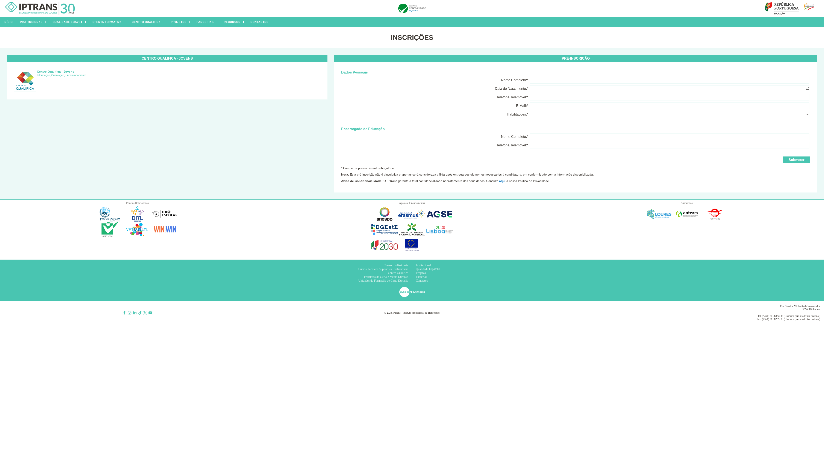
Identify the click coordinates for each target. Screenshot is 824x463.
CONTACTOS (259, 22)
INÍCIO (8, 22)
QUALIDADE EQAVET (67, 22)
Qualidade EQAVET (428, 269)
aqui (502, 181)
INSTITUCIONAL (31, 22)
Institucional (423, 265)
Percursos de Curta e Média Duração (386, 276)
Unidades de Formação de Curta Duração (383, 280)
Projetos (421, 273)
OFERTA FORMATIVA (107, 22)
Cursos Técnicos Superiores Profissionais (383, 269)
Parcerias (421, 276)
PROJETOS (178, 22)
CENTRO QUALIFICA (146, 22)
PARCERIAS (205, 22)
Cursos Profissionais (396, 265)
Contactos (422, 280)
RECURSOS (232, 22)
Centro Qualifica (398, 273)
